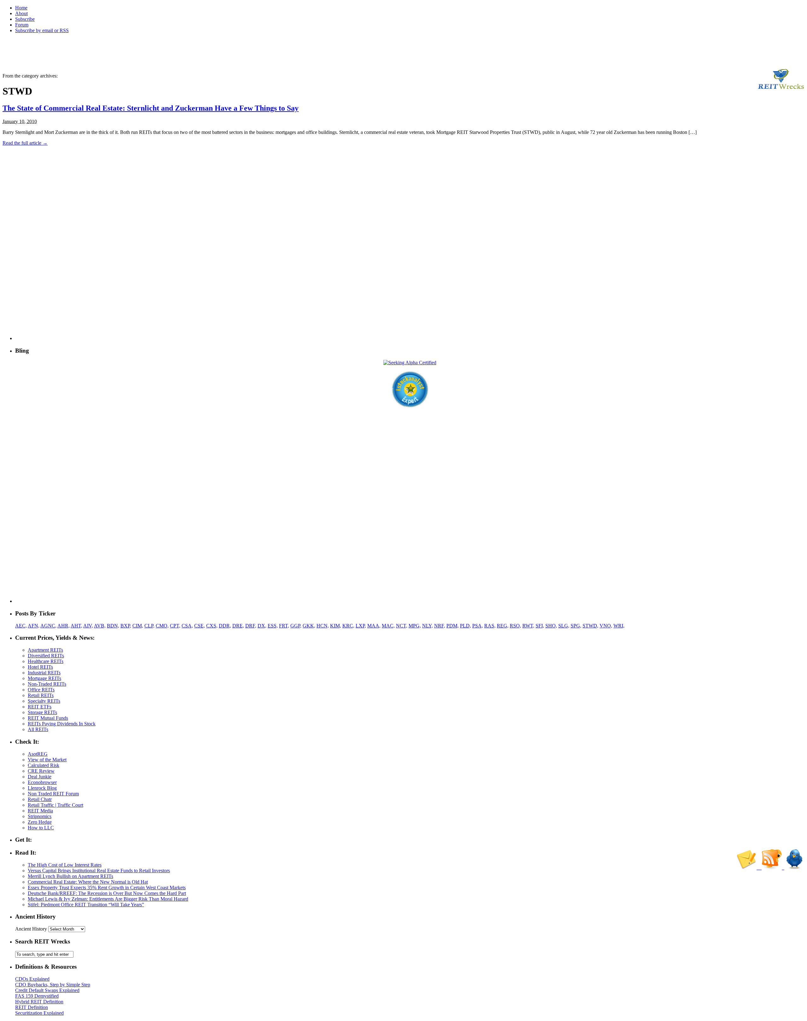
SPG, (576, 625)
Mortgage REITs (44, 678)
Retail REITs (41, 695)
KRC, (348, 625)
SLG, (563, 625)
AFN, (33, 625)
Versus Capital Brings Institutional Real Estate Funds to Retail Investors (99, 870)
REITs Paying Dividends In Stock (62, 723)
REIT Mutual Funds (48, 718)
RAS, (490, 625)
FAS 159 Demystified (37, 996)
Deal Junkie (39, 776)
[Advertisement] (117, 52)
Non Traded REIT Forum (53, 793)
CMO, (162, 625)
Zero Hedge (40, 822)
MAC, (388, 625)
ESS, (273, 625)
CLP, (149, 625)
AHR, (63, 625)
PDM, (452, 625)
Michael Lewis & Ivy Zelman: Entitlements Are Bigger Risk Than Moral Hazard (108, 899)
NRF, (439, 625)
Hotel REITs (40, 667)
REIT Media (40, 810)
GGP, (295, 625)
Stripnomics (39, 816)
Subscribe (25, 19)
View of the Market (47, 759)
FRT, (284, 625)
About (21, 13)
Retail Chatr (40, 799)
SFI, (540, 625)
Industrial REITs (44, 672)
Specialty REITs (44, 701)
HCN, (322, 625)
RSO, (515, 625)
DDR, (225, 625)
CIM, (137, 625)
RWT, (528, 625)
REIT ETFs (39, 706)
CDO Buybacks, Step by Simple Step (52, 984)
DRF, (250, 625)
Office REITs (41, 689)
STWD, (590, 625)
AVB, (100, 625)
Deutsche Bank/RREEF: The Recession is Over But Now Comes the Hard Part (107, 893)
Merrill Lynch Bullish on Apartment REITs (70, 876)
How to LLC (41, 827)
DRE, (238, 625)
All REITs (38, 729)
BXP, (125, 625)
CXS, (212, 625)
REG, (502, 625)
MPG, (415, 625)
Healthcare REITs (45, 661)
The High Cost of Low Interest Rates (65, 865)
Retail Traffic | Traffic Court (55, 805)
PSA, (477, 625)
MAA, (373, 625)
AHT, (76, 625)
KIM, (335, 625)
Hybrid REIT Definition (39, 1001)
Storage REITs (42, 712)
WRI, (618, 625)
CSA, (187, 625)
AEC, (21, 625)
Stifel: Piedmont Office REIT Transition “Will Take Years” (86, 904)
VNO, (606, 625)
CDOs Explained (32, 979)
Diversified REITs (46, 655)
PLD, (465, 625)
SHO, (551, 625)
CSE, (199, 625)
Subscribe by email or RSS (42, 30)
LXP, (361, 625)
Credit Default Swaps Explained (47, 990)
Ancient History (31, 929)
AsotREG (38, 754)
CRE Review (41, 771)
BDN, (113, 625)
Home (21, 7)
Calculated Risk (43, 765)
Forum (21, 24)
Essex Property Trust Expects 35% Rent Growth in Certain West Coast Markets (107, 887)
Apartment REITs (45, 650)
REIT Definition (31, 1007)
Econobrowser (42, 782)
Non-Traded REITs (47, 684)
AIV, (88, 625)
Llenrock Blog (42, 788)
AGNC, (48, 625)
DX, (262, 625)
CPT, (175, 625)
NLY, (427, 625)
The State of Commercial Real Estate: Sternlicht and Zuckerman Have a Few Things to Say (151, 108)
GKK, (309, 625)
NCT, (401, 625)
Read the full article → (25, 143)
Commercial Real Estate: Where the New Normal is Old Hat (88, 882)
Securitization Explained (39, 1013)
